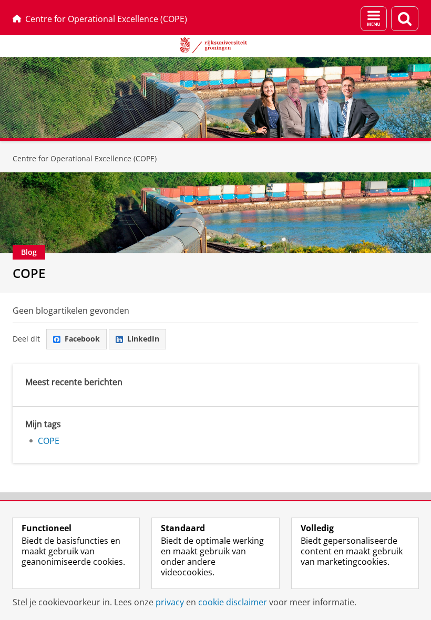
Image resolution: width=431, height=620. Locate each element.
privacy (170, 602)
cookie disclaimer (232, 602)
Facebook (82, 339)
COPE (29, 273)
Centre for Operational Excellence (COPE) (106, 19)
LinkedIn (143, 339)
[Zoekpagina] (405, 18)
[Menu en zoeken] (373, 18)
